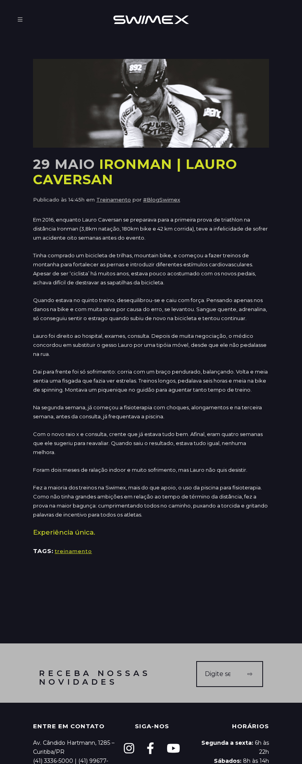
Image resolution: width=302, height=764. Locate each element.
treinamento (73, 551)
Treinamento (113, 199)
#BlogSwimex (161, 199)
